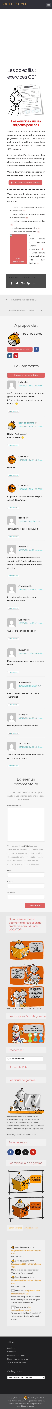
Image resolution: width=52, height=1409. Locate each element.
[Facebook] (10, 1152)
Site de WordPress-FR (17, 1362)
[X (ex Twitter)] (25, 1152)
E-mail (10, 881)
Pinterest (15, 355)
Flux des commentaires (17, 1359)
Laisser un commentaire (26, 375)
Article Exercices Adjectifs (27, 182)
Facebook (36, 349)
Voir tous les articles (20, 349)
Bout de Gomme (14, 4)
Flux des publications (16, 1355)
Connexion (12, 1352)
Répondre (13, 411)
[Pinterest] (33, 1152)
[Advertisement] (26, 37)
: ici (26, 218)
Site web (11, 892)
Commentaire (14, 806)
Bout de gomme (26, 423)
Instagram (9, 355)
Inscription (11, 1348)
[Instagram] (18, 1152)
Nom (9, 870)
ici (24, 211)
